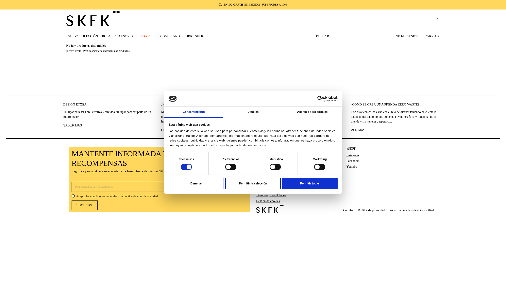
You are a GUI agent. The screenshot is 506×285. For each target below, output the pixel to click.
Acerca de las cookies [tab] (312, 111)
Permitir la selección (253, 183)
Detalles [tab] (253, 111)
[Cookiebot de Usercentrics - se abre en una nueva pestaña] (320, 99)
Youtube (351, 166)
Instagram (352, 155)
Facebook (352, 160)
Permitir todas (310, 183)
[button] (106, 36)
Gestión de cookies (268, 201)
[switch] (230, 167)
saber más (72, 125)
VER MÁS (358, 130)
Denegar (196, 183)
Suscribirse (84, 205)
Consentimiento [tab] (194, 111)
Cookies (348, 210)
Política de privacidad (371, 210)
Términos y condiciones (271, 195)
